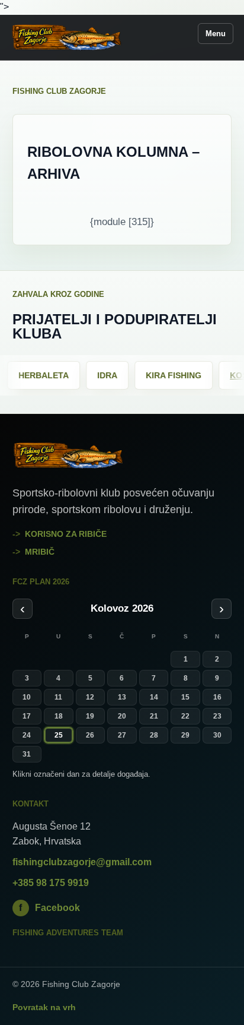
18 (58, 716)
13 (122, 697)
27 (122, 735)
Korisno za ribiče (66, 534)
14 (154, 697)
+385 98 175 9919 (50, 883)
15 (185, 697)
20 (122, 716)
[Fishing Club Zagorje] (67, 37)
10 (27, 697)
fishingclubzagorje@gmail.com (82, 862)
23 (217, 716)
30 (217, 735)
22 (185, 716)
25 (58, 735)
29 (185, 735)
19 (90, 716)
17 (27, 716)
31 (27, 754)
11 (58, 697)
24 (27, 735)
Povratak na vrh (44, 1007)
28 (154, 735)
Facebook (49, 908)
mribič (39, 551)
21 (154, 716)
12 (90, 697)
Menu (216, 33)
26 (90, 735)
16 (217, 697)
